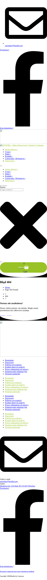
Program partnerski (12, 374)
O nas (8, 152)
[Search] (1, 261)
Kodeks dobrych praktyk (15, 367)
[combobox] (11, 189)
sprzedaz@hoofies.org (9, 481)
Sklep (8, 154)
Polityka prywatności (13, 365)
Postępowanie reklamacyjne (16, 372)
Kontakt (9, 156)
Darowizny (9, 362)
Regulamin (9, 360)
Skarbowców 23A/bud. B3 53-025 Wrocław (17, 486)
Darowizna (10, 161)
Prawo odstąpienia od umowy (17, 369)
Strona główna (11, 149)
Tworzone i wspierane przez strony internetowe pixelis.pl (17, 571)
